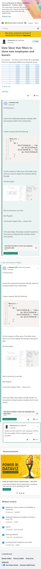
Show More (7, 87)
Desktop (6, 28)
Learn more (27, 35)
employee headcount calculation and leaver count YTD (20, 518)
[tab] (20, 493)
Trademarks (5, 562)
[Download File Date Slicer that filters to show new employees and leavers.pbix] (36, 248)
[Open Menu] (38, 28)
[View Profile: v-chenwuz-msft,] (6, 103)
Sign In (37, 23)
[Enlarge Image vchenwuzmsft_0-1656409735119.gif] (21, 193)
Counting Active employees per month (18, 542)
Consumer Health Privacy (27, 565)
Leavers (8, 527)
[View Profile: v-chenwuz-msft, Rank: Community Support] (4, 268)
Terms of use (29, 558)
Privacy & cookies (18, 558)
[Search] (25, 23)
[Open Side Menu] (2, 23)
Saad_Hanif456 (18, 529)
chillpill (18, 545)
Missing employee (11, 534)
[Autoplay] (17, 493)
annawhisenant (18, 537)
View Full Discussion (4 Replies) (12, 263)
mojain (16, 522)
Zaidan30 (17, 512)
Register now (6, 16)
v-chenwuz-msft (13, 102)
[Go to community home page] (14, 23)
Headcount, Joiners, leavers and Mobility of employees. (20, 508)
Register (30, 23)
